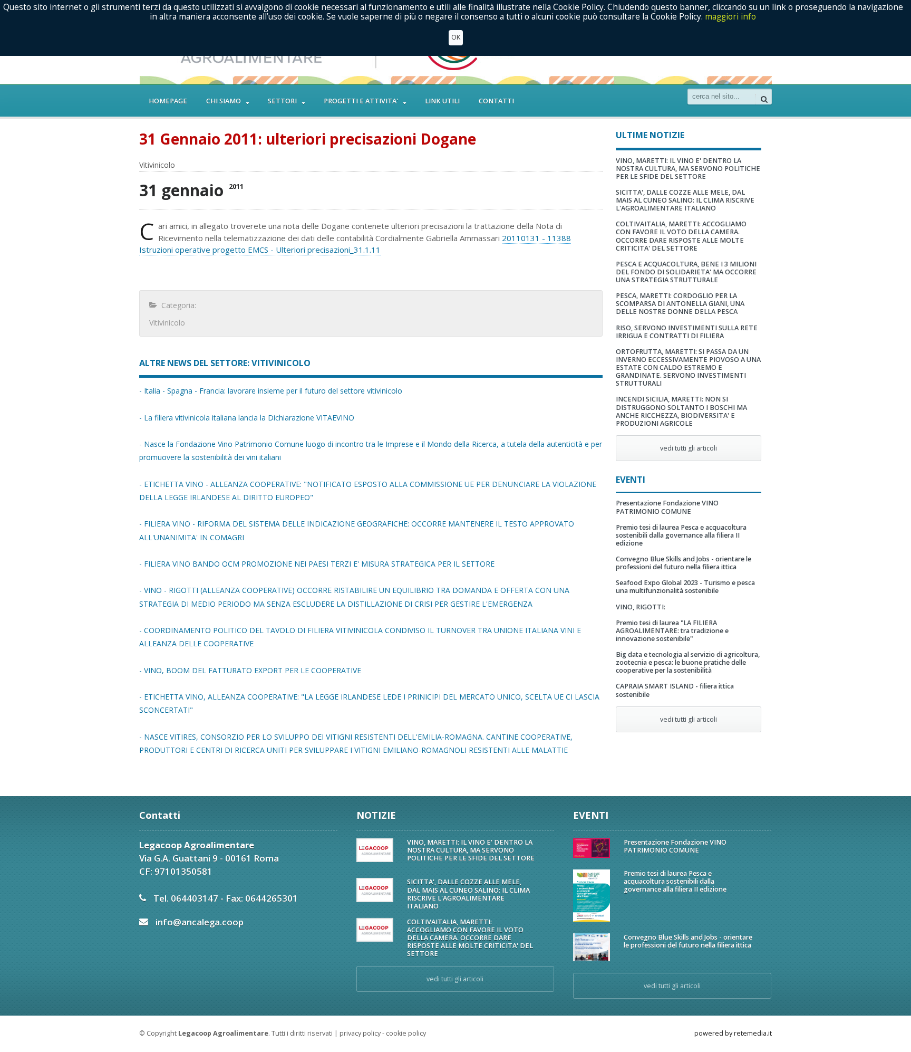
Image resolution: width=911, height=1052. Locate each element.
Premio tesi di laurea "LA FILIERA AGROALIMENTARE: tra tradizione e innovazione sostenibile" (672, 630)
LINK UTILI (442, 101)
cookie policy (406, 1033)
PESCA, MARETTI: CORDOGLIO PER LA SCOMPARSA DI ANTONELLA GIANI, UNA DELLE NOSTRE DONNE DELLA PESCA (680, 303)
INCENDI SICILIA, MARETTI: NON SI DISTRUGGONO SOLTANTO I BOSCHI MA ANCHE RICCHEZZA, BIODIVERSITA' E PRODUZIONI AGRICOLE (681, 411)
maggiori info (730, 16)
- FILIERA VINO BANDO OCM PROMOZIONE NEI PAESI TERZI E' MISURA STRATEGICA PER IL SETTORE (317, 564)
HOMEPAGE (168, 101)
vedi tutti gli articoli (688, 448)
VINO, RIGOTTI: (640, 606)
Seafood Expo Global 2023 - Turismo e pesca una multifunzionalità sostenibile (685, 586)
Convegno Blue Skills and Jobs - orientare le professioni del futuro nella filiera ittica (683, 562)
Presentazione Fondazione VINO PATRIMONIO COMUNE (667, 507)
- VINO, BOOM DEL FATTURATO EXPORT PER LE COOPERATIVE (250, 670)
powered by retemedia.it (733, 1033)
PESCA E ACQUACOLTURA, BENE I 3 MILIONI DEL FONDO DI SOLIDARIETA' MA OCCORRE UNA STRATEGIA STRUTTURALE (686, 272)
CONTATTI (496, 101)
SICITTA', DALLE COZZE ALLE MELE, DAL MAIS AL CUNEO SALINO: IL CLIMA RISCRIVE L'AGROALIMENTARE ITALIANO (685, 200)
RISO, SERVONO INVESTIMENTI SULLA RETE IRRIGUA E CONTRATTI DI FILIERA (687, 331)
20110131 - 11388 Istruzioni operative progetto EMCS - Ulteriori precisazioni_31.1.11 (355, 244)
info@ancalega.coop (200, 922)
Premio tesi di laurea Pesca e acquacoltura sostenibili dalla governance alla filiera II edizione (681, 535)
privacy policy (360, 1033)
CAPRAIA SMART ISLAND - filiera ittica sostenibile (675, 690)
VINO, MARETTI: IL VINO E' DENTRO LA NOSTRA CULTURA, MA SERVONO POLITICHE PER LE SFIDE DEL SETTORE (688, 168)
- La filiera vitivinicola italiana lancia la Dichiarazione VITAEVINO (246, 418)
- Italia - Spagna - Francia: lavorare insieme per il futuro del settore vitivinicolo (270, 391)
